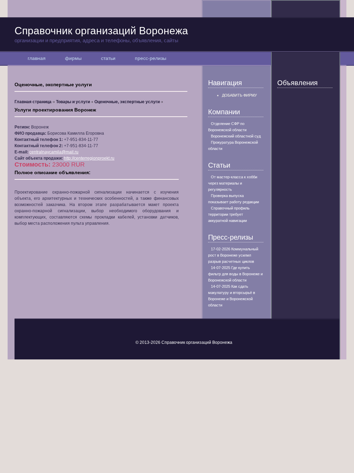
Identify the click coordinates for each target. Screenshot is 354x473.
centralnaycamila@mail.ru (53, 152)
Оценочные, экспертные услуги (127, 101)
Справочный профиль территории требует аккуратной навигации (229, 214)
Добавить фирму (239, 95)
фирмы (73, 58)
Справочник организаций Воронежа (101, 34)
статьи (108, 58)
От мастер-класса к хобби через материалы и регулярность (232, 183)
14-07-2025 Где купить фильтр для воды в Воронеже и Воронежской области (235, 274)
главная (36, 58)
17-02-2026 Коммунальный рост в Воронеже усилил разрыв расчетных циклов (233, 255)
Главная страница (33, 101)
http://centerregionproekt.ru (89, 158)
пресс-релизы (150, 58)
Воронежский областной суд (236, 136)
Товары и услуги (73, 101)
